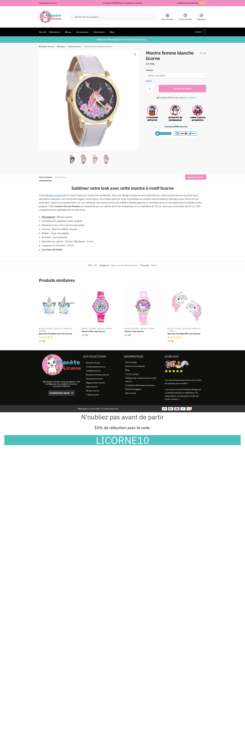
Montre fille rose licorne (93, 331)
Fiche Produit (45, 177)
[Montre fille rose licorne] (101, 306)
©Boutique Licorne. (86, 408)
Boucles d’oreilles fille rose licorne (183, 333)
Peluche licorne (93, 362)
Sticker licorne (92, 390)
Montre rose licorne (134, 331)
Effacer (149, 81)
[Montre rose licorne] (144, 306)
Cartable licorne (93, 370)
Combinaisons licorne (96, 366)
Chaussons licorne (94, 378)
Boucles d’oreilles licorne (97, 374)
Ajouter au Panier (196, 177)
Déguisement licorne (95, 382)
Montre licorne (131, 265)
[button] (135, 54)
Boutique (61, 46)
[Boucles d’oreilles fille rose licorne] (186, 306)
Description (60, 177)
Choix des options (101, 347)
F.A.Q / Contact (185, 19)
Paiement (201, 19)
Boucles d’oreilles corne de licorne (55, 333)
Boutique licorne (46, 46)
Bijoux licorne (75, 46)
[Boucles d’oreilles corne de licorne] (58, 306)
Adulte (154, 265)
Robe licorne (92, 386)
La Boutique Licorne (48, 3)
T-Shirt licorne (92, 394)
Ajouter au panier (182, 88)
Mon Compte (167, 19)
